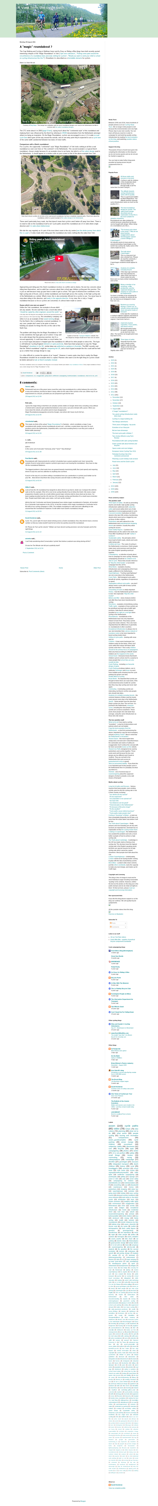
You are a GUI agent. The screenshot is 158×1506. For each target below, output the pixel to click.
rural (132, 1166)
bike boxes (126, 1385)
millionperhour (124, 1400)
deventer (133, 1290)
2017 (113, 377)
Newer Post (24, 568)
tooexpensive (123, 1266)
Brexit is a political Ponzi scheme (121, 1114)
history (122, 1166)
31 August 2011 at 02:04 (33, 480)
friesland (111, 1439)
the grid (133, 1334)
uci (116, 1470)
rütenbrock (118, 1369)
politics (133, 1234)
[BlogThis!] (43, 373)
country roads (121, 1352)
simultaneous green (119, 1263)
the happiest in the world (125, 654)
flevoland (133, 1359)
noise (127, 1245)
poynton (117, 1456)
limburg (127, 1327)
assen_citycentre (130, 1224)
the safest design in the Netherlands (72, 218)
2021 (113, 366)
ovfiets (111, 1404)
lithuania (124, 1447)
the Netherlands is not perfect (118, 736)
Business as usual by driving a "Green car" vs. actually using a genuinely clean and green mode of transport (129, 308)
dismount (121, 1356)
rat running (127, 1276)
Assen (128, 670)
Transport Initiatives (85, 335)
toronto (111, 1379)
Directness (112, 604)
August (115, 409)
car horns (112, 1429)
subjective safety (115, 1146)
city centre (124, 1226)
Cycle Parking (113, 664)
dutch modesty (130, 1317)
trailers (118, 1307)
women (118, 1340)
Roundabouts (113, 616)
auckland (113, 1423)
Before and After (114, 598)
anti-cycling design (123, 1253)
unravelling (117, 1185)
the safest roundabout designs (64, 127)
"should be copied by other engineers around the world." (39, 312)
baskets (135, 1253)
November (116, 400)
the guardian (122, 1249)
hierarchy (128, 1396)
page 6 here (47, 131)
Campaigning (113, 554)
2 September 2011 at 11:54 (34, 548)
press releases (113, 1197)
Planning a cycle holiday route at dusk (125, 459)
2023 (113, 360)
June (114, 468)
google (121, 1439)
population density (120, 1367)
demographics (113, 1228)
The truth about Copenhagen (126, 252)
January (115, 482)
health (121, 1220)
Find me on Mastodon (116, 914)
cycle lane (97, 137)
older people (122, 1234)
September (116, 406)
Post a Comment (28, 552)
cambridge (130, 1159)
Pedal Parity (115, 967)
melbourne (120, 1330)
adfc (137, 1381)
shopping (124, 1189)
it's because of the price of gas (120, 807)
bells (118, 1385)
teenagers (121, 1237)
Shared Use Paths (115, 749)
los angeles (123, 1272)
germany (112, 1230)
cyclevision (112, 1354)
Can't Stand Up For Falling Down (122, 1012)
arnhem (132, 1421)
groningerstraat (128, 1230)
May (114, 471)
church (120, 1429)
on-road (133, 1402)
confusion (121, 1431)
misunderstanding (114, 1299)
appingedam (124, 1421)
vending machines (130, 1379)
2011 (113, 395)
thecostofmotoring (123, 1377)
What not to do (113, 722)
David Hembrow (31, 518)
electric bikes (121, 1241)
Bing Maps (33, 125)
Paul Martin (29, 458)
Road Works (113, 679)
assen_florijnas (113, 1311)
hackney (111, 1294)
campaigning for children (123, 1181)
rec (129, 1456)
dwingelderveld (113, 1359)
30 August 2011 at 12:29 (33, 433)
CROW (64, 133)
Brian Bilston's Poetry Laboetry (122, 1063)
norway (133, 1299)
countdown (127, 1433)
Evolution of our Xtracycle (120, 427)
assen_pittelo (113, 1346)
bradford (114, 1390)
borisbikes (112, 1313)
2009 (113, 489)
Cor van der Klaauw (115, 1284)
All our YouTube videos (118, 937)
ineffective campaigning (60, 375)
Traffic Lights (113, 606)
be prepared (121, 1423)
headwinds (133, 1323)
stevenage (112, 1466)
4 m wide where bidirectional (39, 226)
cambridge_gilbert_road (128, 1390)
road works (121, 1170)
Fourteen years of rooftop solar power (122, 1088)
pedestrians (113, 1189)
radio (123, 1456)
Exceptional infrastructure (117, 629)
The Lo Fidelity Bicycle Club (121, 988)
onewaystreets (113, 1332)
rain (135, 1303)
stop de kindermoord (124, 1466)
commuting (113, 1157)
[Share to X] (46, 373)
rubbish (111, 1408)
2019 (113, 372)
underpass (131, 1251)
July (114, 465)
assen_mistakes (132, 1237)
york (96, 375)
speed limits (132, 1373)
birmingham (119, 1425)
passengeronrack (121, 1404)
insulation (133, 1441)
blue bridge (123, 1267)
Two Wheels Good (117, 1007)
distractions (131, 1356)
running (126, 1460)
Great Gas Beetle (117, 956)
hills (118, 1259)
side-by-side (131, 1247)
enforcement (130, 1257)
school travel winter (115, 1371)
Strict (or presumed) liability (118, 763)
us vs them (118, 1282)
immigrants (126, 1361)
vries (116, 1416)
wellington (113, 1472)
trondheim (112, 1414)
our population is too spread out (120, 799)
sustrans (111, 1237)
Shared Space (113, 739)
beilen (129, 1423)
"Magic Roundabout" (54, 424)
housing (120, 1325)
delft (112, 1394)
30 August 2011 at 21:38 (33, 452)
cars (110, 1148)
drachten (117, 1435)
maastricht (133, 1447)
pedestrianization (114, 1303)
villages (133, 1266)
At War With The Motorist (120, 983)
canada (114, 1255)
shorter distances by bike (129, 1222)
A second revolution (115, 513)
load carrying (131, 1259)
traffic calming (124, 1336)
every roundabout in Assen (76, 364)
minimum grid (122, 1452)
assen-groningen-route (123, 1286)
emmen (134, 1435)
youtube (120, 1472)
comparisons (29, 375)
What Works (113, 567)
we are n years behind (120, 1381)
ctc (35, 375)
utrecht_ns (119, 1379)
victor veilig (122, 1470)
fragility (111, 1292)
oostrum (123, 1454)
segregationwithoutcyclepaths (119, 1172)
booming (128, 1387)
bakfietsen (132, 1311)
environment (116, 1203)
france (136, 1321)
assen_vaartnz (116, 1239)
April (114, 474)
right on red (122, 1458)
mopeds (125, 1299)
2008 (113, 492)
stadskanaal (132, 1464)
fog (135, 1437)
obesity (129, 1274)
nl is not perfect (119, 1153)
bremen (119, 1427)
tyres (126, 1338)
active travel (117, 1419)
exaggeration (40, 375)
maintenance (117, 1187)
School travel (113, 656)
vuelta (126, 1282)
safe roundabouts (132, 1261)
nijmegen (111, 1365)
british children (127, 1216)
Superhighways (114, 573)
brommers (121, 1313)
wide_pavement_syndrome (119, 1309)
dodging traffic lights (131, 1201)
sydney (126, 1334)
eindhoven (112, 1319)
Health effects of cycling (116, 676)
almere (110, 1421)
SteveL (27, 386)
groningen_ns (123, 1323)
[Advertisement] (60, 560)
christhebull (29, 421)
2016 (113, 380)
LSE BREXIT (115, 1112)
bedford (121, 1346)
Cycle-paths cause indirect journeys (122, 811)
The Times (122, 1342)
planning (121, 1131)
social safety (134, 1179)
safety (132, 1153)
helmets (131, 1220)
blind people (121, 1288)
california (126, 1427)
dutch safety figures (129, 1228)
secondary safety (130, 1408)
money (131, 1187)
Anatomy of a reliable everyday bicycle (121, 695)
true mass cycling (129, 1307)
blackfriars (114, 1387)
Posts (113, 923)
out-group (135, 1245)
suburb (132, 1212)
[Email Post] (37, 373)
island (110, 1443)
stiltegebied (127, 1278)
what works (122, 1133)
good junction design (118, 1243)
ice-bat (128, 1325)
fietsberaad (118, 1270)
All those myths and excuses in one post (127, 177)
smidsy (126, 1305)
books (121, 1387)
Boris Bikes (112, 863)
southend (122, 1464)
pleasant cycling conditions (126, 1195)
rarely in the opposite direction (57, 298)
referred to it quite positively (53, 344)
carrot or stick (113, 1179)
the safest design (88, 151)
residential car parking (121, 1406)
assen (112, 1125)
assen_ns (135, 1286)
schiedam (114, 1462)
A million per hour (114, 544)
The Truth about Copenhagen (118, 823)
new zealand (119, 1274)
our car (122, 1332)
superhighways (118, 1191)
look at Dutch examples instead (45, 360)
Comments (115, 927)
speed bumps (113, 1410)
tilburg (134, 1377)
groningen (123, 1162)
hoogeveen (112, 1325)
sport (133, 1263)
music (136, 1232)
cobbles (127, 1429)
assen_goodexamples (117, 1140)
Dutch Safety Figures (116, 530)
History (111, 592)
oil (118, 1365)
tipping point (132, 1468)
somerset (118, 1334)
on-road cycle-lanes (115, 1261)
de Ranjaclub (115, 1049)
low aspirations (126, 1232)
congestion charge (132, 1431)
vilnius (130, 1470)
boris (132, 1199)
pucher (119, 1276)
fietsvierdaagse (127, 1321)
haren (110, 1361)
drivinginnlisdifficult (114, 1317)
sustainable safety (129, 1410)
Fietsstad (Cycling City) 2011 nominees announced (121, 455)
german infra (132, 1292)
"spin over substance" (67, 53)
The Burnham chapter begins (120, 1081)
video (116, 1128)
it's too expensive (115, 797)
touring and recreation (129, 1135)
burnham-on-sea (114, 1348)
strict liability (127, 1375)
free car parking (121, 1292)
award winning (49, 319)
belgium (136, 1423)
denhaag (118, 1394)
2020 (113, 369)
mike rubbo (129, 1296)
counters (119, 1392)
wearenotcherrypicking (116, 1214)
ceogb (120, 1315)
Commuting (112, 689)
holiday (123, 1193)
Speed (111, 701)
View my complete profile (117, 1488)
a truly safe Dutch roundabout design (65, 282)
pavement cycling (129, 1301)
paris (123, 1365)
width (110, 1340)
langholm (119, 1445)
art (137, 1421)
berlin (128, 1346)
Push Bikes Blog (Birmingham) (122, 951)
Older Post (97, 568)
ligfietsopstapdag (113, 1447)
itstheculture (131, 1294)
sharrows (123, 1462)
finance (111, 1259)
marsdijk (111, 1330)
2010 (113, 486)
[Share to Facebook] (48, 373)
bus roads (125, 1348)
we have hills (114, 801)
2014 (113, 386)
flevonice (119, 1396)
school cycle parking (115, 1305)
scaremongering (114, 774)
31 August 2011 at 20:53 (33, 511)
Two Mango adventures (120, 422)
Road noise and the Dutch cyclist (123, 461)
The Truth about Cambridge (118, 840)
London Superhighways (117, 857)
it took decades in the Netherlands (121, 805)
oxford (131, 1454)
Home (61, 568)
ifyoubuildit (134, 1185)
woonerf (126, 1340)
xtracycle (133, 1282)
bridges (121, 1208)
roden (130, 1458)
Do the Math (115, 1056)
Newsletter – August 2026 (119, 1065)
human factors (133, 1243)
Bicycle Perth (116, 978)
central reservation (123, 1350)
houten (121, 1294)
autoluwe (111, 1385)
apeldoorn (133, 1383)
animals (131, 1214)
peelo (130, 1365)
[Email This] (41, 373)
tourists (111, 1470)
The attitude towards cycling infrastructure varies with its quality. (128, 193)
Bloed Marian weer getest (118, 1050)
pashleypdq (113, 1177)
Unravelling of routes (116, 590)
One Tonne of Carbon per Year (121, 1094)
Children (111, 641)
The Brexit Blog (116, 1079)
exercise (117, 1437)
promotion (126, 1168)
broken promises (114, 1201)
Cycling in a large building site (122, 419)
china (134, 1350)
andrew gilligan (127, 1284)
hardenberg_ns (113, 1441)
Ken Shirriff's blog (117, 1070)
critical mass (132, 1352)
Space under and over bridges (122, 448)
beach (113, 1288)
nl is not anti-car (116, 1245)
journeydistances (116, 1327)
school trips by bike (130, 1371)
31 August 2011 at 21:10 (33, 532)
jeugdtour (135, 1325)
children (112, 1144)
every (112, 1396)
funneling (113, 1323)
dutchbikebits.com (115, 1183)
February (116, 480)
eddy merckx (126, 1435)
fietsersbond (113, 1206)
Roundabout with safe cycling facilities (125, 441)
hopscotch (124, 1441)
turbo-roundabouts (116, 1338)
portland (129, 1332)
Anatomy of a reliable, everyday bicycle (128, 269)
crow (126, 1290)
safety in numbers (130, 1369)
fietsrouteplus (133, 1241)
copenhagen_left (116, 1433)
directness (130, 1146)
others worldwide (120, 865)
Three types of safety (127, 339)
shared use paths (114, 1373)
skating (124, 1373)
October (115, 403)
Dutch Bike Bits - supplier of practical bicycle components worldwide (122, 940)
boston (113, 1427)
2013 (113, 389)
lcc (123, 1259)
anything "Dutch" (119, 734)
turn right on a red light (123, 612)
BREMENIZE (115, 961)
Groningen (118, 670)
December (116, 397)
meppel (111, 1450)
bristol (134, 1346)
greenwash (131, 1439)
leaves (116, 1363)
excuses (135, 1162)
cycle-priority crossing (131, 1392)
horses (117, 1361)
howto (124, 1210)
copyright (111, 1352)
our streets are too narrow (118, 794)
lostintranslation (72, 375)
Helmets (111, 772)
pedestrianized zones (116, 761)
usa (126, 1185)
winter (136, 1151)
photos (126, 1151)
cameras (133, 1427)
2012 (113, 392)
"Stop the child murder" (118, 563)
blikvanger (128, 1425)
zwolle (133, 1309)
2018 (113, 374)
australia (131, 1191)
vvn (110, 1381)
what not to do (90, 375)
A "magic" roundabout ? (120, 411)
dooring (111, 1435)
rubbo (119, 1460)
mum (131, 1272)
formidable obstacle (75, 58)
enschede (126, 1394)
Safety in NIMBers (116, 1058)
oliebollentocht (124, 1402)
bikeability (135, 1385)
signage (132, 1177)
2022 (113, 363)
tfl (109, 1185)
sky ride (133, 1462)
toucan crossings (131, 1412)
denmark (132, 1255)
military (134, 1363)
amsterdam (122, 1199)
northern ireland (113, 1454)
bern (112, 1425)
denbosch (116, 1218)
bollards (136, 1425)
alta (118, 1344)
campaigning (114, 1151)
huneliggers (113, 1168)
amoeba (28, 538)
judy (124, 1179)
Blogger (83, 1501)
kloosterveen (113, 1232)
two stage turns (123, 1414)
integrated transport (121, 1164)
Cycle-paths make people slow (120, 813)
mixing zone (132, 1452)
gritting (123, 1177)
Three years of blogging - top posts (124, 424)
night (113, 1234)
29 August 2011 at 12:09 (33, 396)
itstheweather (113, 1296)
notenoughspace (114, 1301)
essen (110, 1437)
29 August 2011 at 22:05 (33, 415)
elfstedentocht (124, 1359)
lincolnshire (125, 1363)
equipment (135, 1394)
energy (126, 1218)
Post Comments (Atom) (36, 571)
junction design (131, 1443)
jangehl (122, 1443)
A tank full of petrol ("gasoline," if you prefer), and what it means (129, 324)
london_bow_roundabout (118, 1398)
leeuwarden (131, 1445)
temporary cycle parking (116, 1412)
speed (111, 1208)
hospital (136, 1396)
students (111, 1249)
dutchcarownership (115, 1257)
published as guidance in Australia (69, 346)
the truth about (113, 1336)
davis (134, 1433)
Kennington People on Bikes (121, 994)
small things (114, 1155)
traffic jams (135, 1336)
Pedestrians (113, 521)
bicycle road (113, 1226)
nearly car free (127, 747)
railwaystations (114, 1159)
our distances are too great (119, 803)
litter (134, 1327)
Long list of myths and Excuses (119, 786)
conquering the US (53, 348)
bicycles (121, 1148)
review (132, 1170)
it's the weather (115, 809)
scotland (118, 1408)
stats (132, 1148)
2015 (113, 383)
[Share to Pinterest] (50, 373)
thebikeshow (122, 1468)
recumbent (128, 1144)
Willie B (27, 487)
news (123, 1206)
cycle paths (131, 1125)
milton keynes (129, 1450)
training (119, 1280)
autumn (123, 1311)
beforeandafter (113, 1216)
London (111, 858)
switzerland (112, 1266)
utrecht (111, 1253)
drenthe (112, 1162)
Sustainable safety (115, 538)
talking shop (116, 1224)
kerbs (110, 1445)
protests (133, 1404)
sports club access (115, 1375)
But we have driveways (120, 430)
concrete (111, 1392)
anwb (116, 1421)
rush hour (121, 1212)
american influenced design (119, 1383)
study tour (134, 1189)
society (132, 1206)
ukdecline (133, 1338)
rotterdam (133, 1406)
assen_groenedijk (129, 1344)
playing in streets (126, 1303)
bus (137, 1216)
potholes (130, 1367)
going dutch (48, 375)
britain (128, 1129)
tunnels (121, 1251)
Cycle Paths (113, 577)
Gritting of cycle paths (116, 637)
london (130, 1155)
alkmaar (133, 1419)
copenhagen (119, 1290)
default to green (124, 1354)
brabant (136, 1387)
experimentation (126, 1437)
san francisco (134, 1460)
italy (116, 1443)
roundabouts (81, 375)
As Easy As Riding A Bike (120, 972)
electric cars (121, 1319)
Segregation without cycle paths (119, 583)
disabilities (131, 1315)
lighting (128, 1270)
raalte (110, 1406)
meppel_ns (119, 1450)
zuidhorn (123, 1416)
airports (126, 1419)
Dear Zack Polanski (117, 1096)
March (115, 477)
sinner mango (127, 1142)
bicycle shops (113, 1267)
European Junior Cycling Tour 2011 (124, 451)
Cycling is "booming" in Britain (119, 815)
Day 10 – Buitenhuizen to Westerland (122, 1028)
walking (136, 1470)
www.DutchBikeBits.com (120, 1033)
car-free (130, 1313)
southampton (112, 1464)
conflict (133, 1226)
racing (129, 1157)
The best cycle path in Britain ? (122, 433)
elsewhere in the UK (36, 346)
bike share (128, 1239)
